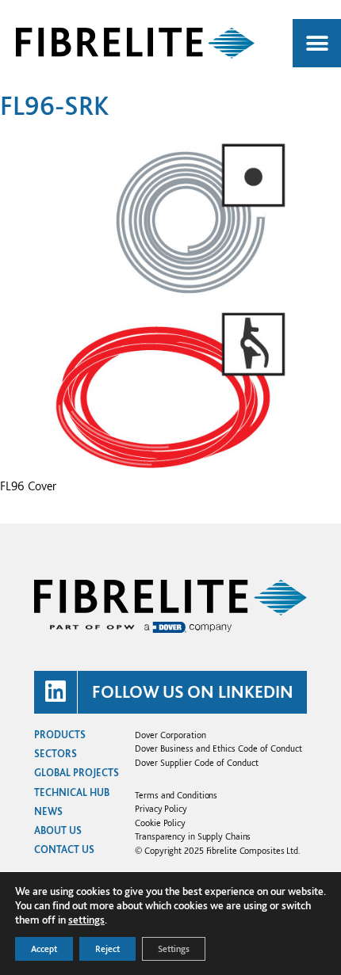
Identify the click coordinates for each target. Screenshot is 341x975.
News (48, 811)
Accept (44, 948)
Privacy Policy (161, 808)
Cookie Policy (160, 822)
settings (86, 919)
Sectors (55, 754)
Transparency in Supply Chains (193, 836)
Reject (107, 948)
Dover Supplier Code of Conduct (197, 762)
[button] (317, 43)
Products (60, 735)
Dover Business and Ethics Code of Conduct (218, 748)
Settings (174, 948)
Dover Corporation (170, 735)
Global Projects (76, 773)
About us (58, 830)
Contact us (64, 849)
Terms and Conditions (176, 795)
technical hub (71, 792)
